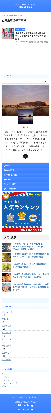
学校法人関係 (12, 175)
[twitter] (25, 156)
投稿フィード (7, 380)
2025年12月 (7, 312)
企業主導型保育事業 (36, 42)
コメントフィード (9, 383)
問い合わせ (11, 188)
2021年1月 (6, 359)
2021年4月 (6, 339)
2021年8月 (6, 326)
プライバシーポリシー (24, 397)
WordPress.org (8, 386)
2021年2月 (6, 353)
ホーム (9, 165)
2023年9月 (7, 319)
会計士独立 (11, 184)
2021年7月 (6, 332)
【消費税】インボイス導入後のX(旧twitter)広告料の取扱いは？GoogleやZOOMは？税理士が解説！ (29, 246)
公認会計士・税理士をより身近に (25, 402)
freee (8, 179)
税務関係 (10, 170)
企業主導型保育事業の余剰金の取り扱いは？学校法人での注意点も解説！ (31, 36)
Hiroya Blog (25, 6)
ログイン (5, 377)
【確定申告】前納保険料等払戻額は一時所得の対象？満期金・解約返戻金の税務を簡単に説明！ (31, 287)
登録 (4, 374)
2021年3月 (6, 346)
